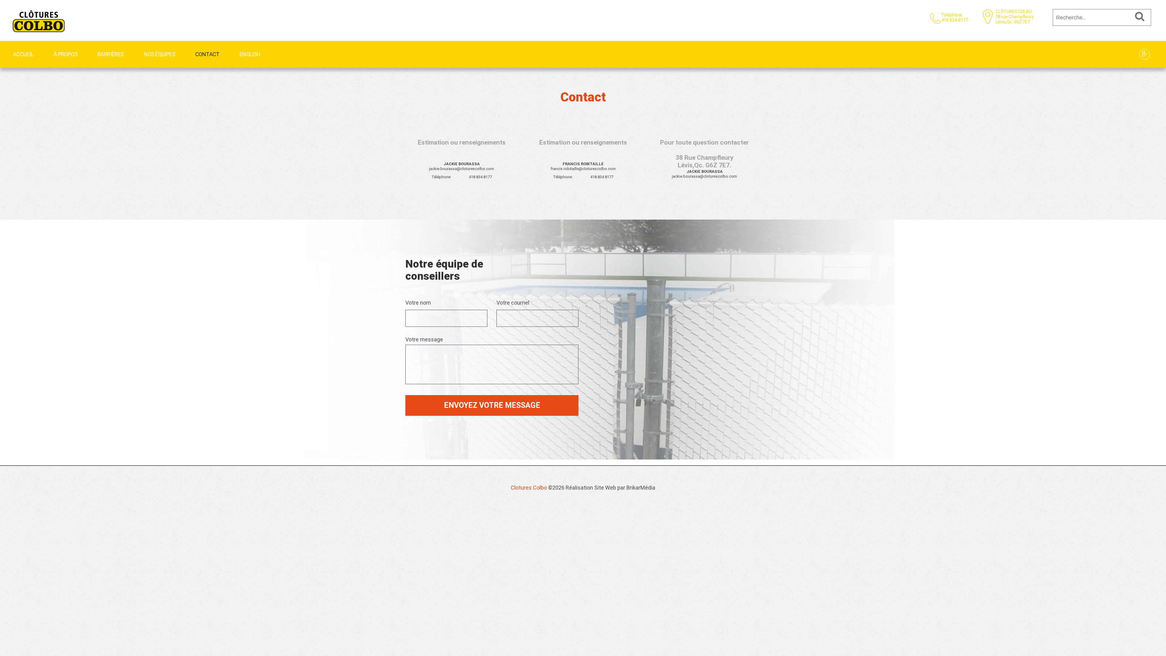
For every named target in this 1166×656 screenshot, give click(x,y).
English (250, 54)
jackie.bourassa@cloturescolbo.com (461, 168)
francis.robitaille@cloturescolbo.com (583, 168)
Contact (207, 54)
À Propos (65, 54)
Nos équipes (159, 54)
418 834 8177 (480, 177)
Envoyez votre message (492, 405)
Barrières (110, 54)
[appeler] (39, 11)
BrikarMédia (640, 487)
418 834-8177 (954, 20)
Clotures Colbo (529, 487)
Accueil (23, 54)
